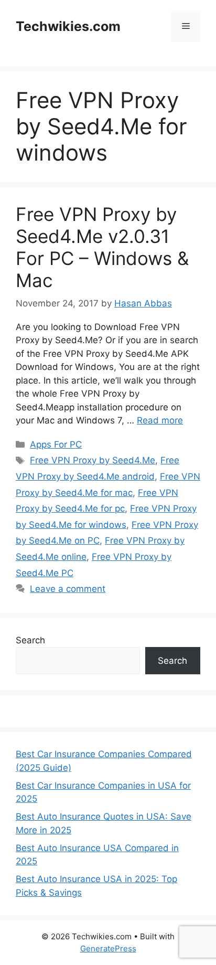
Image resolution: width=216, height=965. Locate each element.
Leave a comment (67, 589)
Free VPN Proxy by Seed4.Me (92, 460)
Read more (160, 420)
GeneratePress (108, 948)
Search (30, 640)
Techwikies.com (68, 26)
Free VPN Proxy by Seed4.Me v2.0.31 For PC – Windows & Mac (102, 247)
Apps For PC (56, 444)
